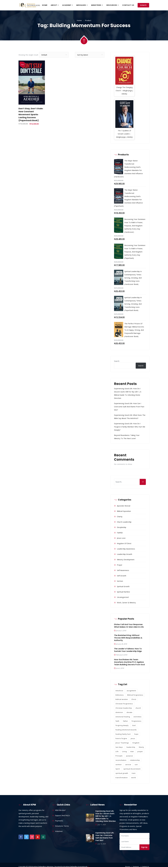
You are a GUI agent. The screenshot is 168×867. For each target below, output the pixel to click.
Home (44, 5)
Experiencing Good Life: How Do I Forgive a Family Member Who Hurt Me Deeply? (129, 426)
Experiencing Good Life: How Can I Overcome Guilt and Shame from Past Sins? (129, 406)
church (138, 708)
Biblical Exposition (124, 511)
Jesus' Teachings (122, 743)
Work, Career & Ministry (126, 602)
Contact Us (128, 5)
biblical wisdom (122, 699)
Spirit (118, 769)
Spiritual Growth (123, 586)
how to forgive (121, 738)
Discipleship (121, 527)
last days (119, 747)
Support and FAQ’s (62, 815)
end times (137, 717)
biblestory (120, 695)
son (136, 764)
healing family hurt (123, 734)
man (132, 751)
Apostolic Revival (123, 506)
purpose (129, 756)
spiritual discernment (131, 769)
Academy (66, 5)
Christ (133, 699)
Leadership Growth (124, 554)
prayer (140, 751)
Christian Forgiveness (124, 704)
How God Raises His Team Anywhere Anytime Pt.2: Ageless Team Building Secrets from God (129, 662)
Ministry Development (125, 559)
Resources (112, 5)
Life (117, 751)
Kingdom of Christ (124, 543)
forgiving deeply (122, 725)
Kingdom (136, 743)
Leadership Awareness (126, 549)
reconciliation (121, 760)
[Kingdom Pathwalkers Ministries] (29, 5)
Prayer (119, 565)
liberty (141, 747)
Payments (59, 821)
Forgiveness (136, 721)
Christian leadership (124, 708)
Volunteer (59, 831)
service (128, 764)
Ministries (96, 5)
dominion (119, 712)
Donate (143, 5)
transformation (122, 778)
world (133, 778)
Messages (81, 5)
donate (129, 712)
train (134, 773)
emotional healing (123, 717)
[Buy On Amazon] (39, 100)
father (125, 721)
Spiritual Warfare (123, 592)
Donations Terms (62, 826)
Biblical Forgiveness (135, 695)
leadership (131, 747)
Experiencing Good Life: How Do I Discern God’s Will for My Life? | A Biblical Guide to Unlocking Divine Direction (105, 816)
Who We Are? (60, 810)
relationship (135, 760)
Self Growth (121, 575)
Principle (119, 756)
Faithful (120, 532)
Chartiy (119, 516)
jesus (133, 738)
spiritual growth (122, 773)
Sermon (120, 581)
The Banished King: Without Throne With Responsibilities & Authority (128, 638)
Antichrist (119, 691)
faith (117, 721)
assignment (131, 691)
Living (124, 751)
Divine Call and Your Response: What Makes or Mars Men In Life (129, 625)
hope (136, 734)
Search (116, 361)
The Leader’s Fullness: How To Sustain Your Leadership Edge (128, 650)
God (134, 725)
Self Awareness (123, 570)
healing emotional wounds (126, 730)
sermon (119, 764)
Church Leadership (124, 522)
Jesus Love (121, 538)
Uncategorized (123, 597)
